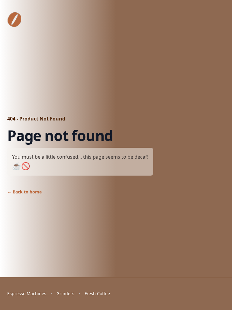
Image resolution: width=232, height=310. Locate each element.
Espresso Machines (26, 293)
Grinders (65, 293)
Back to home (24, 192)
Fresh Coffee (97, 293)
